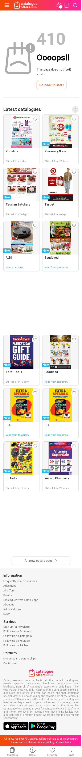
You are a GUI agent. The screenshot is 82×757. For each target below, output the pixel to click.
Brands (7, 595)
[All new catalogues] (75, 109)
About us (8, 604)
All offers (9, 590)
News (6, 614)
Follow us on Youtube (16, 640)
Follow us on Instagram (17, 635)
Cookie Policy (63, 742)
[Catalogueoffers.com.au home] (26, 5)
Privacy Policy (46, 742)
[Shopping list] (66, 5)
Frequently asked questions (20, 581)
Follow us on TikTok (15, 645)
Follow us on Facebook (17, 631)
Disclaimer (70, 738)
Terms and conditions (23, 742)
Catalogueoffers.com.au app (20, 599)
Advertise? (9, 585)
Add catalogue (12, 609)
